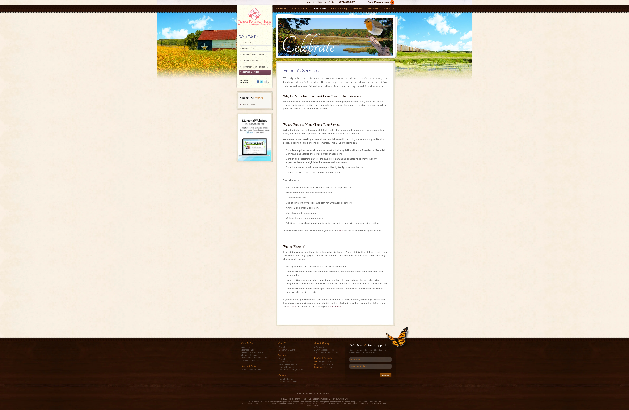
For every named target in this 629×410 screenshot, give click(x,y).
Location (322, 2)
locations (291, 306)
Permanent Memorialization (255, 67)
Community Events (287, 350)
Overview (246, 42)
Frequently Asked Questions (291, 370)
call (341, 230)
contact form (334, 306)
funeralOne (343, 399)
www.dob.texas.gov (314, 405)
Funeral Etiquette (286, 367)
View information (254, 402)
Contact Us (333, 2)
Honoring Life (248, 48)
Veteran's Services (250, 72)
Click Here (328, 367)
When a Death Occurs (288, 364)
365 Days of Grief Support (327, 352)
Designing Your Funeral (253, 54)
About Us (311, 2)
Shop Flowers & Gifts (251, 370)
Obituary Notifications (288, 382)
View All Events (248, 104)
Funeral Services (250, 60)
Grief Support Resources (327, 350)
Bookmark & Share (254, 80)
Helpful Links (285, 362)
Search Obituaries (287, 379)
